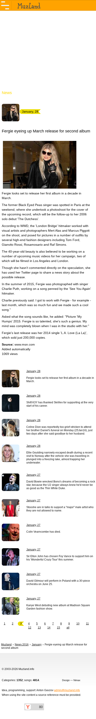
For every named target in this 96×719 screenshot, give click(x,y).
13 (39, 627)
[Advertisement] (48, 53)
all (68, 627)
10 (77, 623)
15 (58, 627)
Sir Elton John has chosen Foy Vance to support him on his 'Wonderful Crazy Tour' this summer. (59, 558)
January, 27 (33, 474)
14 (48, 627)
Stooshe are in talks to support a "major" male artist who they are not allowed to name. (60, 509)
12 (29, 627)
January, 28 (33, 371)
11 (87, 623)
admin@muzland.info (67, 690)
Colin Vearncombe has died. (43, 531)
